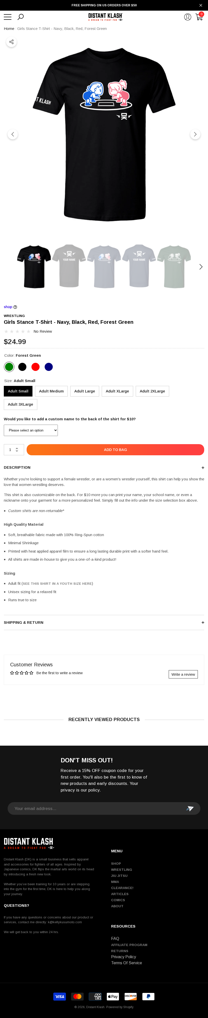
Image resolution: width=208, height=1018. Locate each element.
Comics (118, 900)
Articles (120, 894)
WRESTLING (14, 316)
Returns (119, 951)
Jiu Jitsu (119, 876)
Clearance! (122, 888)
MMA (115, 882)
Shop (116, 863)
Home (9, 28)
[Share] (11, 42)
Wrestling (121, 870)
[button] (20, 17)
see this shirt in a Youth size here (57, 584)
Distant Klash (95, 1007)
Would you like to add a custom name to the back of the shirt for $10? (70, 419)
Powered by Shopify (119, 1007)
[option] (104, 134)
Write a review (183, 674)
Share (11, 42)
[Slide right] (195, 134)
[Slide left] (13, 134)
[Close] (200, 5)
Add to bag (115, 450)
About (117, 906)
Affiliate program (129, 945)
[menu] (7, 17)
